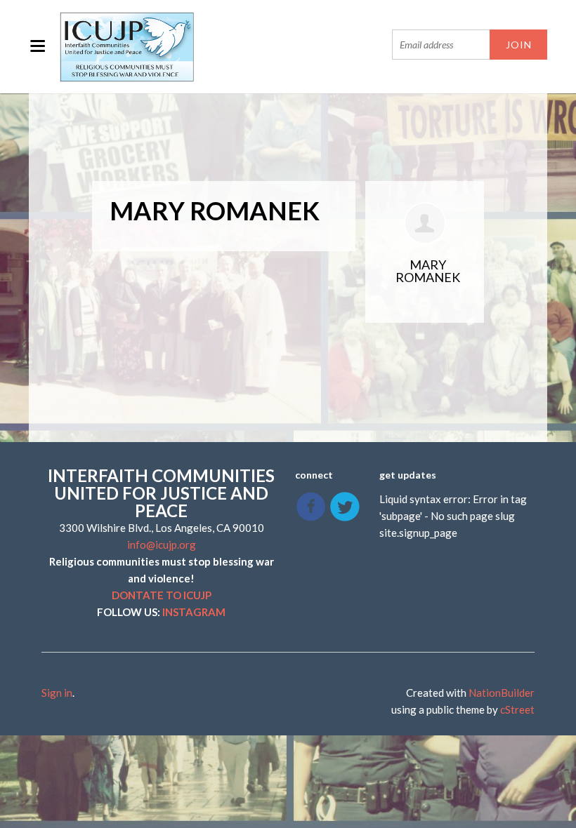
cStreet (517, 709)
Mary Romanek (427, 270)
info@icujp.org (161, 544)
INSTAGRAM (193, 612)
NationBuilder (502, 692)
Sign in (56, 692)
